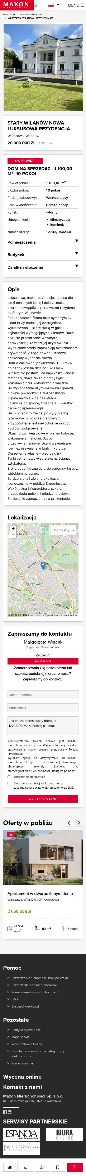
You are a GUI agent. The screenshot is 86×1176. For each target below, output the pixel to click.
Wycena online (22, 1063)
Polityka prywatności (26, 1029)
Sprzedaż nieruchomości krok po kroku (39, 978)
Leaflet (37, 615)
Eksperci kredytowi (25, 1006)
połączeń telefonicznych (29, 777)
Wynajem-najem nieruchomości (34, 992)
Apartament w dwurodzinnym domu (40, 893)
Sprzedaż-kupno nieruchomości (34, 985)
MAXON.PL (9, 14)
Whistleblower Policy (26, 1044)
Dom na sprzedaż (31, 14)
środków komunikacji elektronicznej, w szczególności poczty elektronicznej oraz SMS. (44, 785)
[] (39, 5)
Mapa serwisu (21, 1037)
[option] (43, 67)
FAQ (14, 999)
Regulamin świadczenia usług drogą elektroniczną (37, 1054)
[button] (43, 566)
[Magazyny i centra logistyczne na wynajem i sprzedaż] (21, 1148)
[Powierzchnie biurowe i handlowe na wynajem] (64, 1134)
